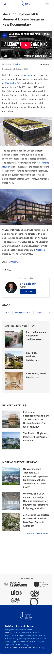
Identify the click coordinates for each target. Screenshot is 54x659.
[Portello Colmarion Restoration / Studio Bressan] (14, 339)
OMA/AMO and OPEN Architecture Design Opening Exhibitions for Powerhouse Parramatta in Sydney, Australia (36, 501)
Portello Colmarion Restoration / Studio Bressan (36, 335)
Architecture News (22, 312)
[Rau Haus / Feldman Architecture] (14, 360)
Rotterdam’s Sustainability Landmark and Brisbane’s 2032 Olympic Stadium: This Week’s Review (36, 420)
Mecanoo (28, 75)
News (7, 312)
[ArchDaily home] (26, 3)
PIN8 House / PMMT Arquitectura (36, 375)
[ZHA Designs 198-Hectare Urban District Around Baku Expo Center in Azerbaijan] (11, 522)
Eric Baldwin (28, 284)
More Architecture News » (38, 534)
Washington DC (12, 83)
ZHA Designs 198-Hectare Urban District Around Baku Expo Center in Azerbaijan (36, 520)
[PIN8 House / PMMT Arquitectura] (14, 381)
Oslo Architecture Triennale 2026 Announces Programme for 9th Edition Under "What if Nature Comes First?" (35, 478)
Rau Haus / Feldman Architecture (32, 356)
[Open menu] (4, 3)
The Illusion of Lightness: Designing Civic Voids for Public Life (36, 437)
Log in (46, 3)
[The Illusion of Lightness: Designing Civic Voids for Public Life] (11, 440)
